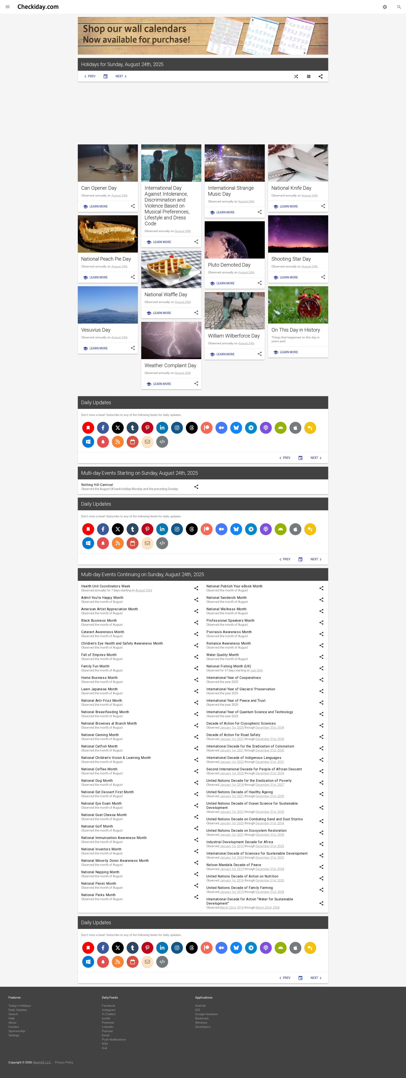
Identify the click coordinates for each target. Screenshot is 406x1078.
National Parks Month (98, 895)
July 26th (257, 670)
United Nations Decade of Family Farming (239, 888)
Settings (13, 1035)
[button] (8, 7)
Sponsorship (16, 1031)
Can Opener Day (99, 188)
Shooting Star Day (291, 259)
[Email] (147, 442)
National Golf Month (97, 826)
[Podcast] (266, 428)
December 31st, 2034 (270, 727)
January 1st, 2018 (232, 784)
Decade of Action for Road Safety (233, 735)
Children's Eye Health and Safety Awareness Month (122, 643)
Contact (13, 1026)
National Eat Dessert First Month (107, 792)
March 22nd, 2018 (232, 907)
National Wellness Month (226, 609)
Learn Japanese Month (99, 689)
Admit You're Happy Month (102, 598)
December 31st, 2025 (270, 846)
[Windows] (88, 442)
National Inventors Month (101, 849)
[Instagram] (177, 428)
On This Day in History (296, 330)
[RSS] (118, 442)
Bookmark (202, 1018)
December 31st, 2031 (270, 762)
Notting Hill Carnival (97, 485)
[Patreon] (207, 428)
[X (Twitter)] (118, 428)
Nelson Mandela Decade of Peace (233, 865)
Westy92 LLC (42, 1062)
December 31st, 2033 (270, 857)
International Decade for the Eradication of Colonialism (250, 746)
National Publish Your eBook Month (234, 586)
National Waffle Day (166, 295)
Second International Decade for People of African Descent (254, 769)
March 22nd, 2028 (268, 907)
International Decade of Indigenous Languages (243, 758)
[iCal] (133, 442)
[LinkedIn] (162, 428)
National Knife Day (291, 188)
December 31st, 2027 (270, 784)
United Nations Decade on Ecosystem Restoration (246, 831)
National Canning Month (100, 735)
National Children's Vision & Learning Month (116, 758)
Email (105, 1035)
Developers (202, 1026)
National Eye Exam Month (101, 803)
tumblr (106, 1018)
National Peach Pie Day (106, 259)
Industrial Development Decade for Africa (239, 842)
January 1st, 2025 (232, 727)
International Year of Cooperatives (233, 678)
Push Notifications (114, 1039)
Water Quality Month (222, 655)
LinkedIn (107, 1026)
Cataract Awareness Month (102, 632)
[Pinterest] (147, 428)
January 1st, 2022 (232, 762)
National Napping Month (100, 872)
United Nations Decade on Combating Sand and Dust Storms (254, 819)
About (12, 1022)
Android (200, 1005)
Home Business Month (99, 678)
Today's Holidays (19, 1005)
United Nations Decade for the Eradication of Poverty (249, 781)
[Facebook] (103, 428)
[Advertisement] (203, 113)
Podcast (107, 1031)
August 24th (119, 195)
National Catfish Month (99, 746)
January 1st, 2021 (232, 739)
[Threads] (192, 428)
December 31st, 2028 (270, 869)
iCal (104, 1048)
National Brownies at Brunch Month (109, 723)
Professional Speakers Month (230, 621)
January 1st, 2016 (232, 846)
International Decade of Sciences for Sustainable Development (256, 853)
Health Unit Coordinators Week (105, 586)
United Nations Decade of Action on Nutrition (242, 876)
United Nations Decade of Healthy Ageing (239, 792)
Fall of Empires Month (99, 655)
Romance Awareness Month (228, 643)
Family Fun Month (95, 666)
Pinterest (108, 1022)
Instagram (108, 1010)
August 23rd (144, 590)
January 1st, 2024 (232, 857)
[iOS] (295, 428)
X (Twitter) (109, 1014)
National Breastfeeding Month (105, 712)
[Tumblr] (133, 428)
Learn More (95, 206)
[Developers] (162, 442)
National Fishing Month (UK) (228, 666)
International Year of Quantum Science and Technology (249, 712)
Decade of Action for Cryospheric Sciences (241, 723)
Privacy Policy (64, 1062)
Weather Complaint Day (170, 365)
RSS (105, 1043)
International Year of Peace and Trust (236, 701)
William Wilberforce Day (234, 336)
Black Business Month (99, 621)
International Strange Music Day (231, 191)
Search (13, 1014)
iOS (197, 1010)
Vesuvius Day (95, 330)
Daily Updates (96, 402)
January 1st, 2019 (232, 869)
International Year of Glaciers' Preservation (240, 689)
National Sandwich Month (226, 598)
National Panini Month (98, 883)
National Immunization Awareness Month (114, 838)
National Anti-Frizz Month (101, 701)
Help (11, 1018)
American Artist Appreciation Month (109, 609)
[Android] (281, 428)
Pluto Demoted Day (229, 265)
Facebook (108, 1005)
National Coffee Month (99, 769)
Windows (201, 1022)
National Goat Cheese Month (104, 815)
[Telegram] (251, 428)
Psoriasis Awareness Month (229, 632)
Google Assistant (206, 1014)
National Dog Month (97, 781)
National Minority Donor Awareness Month (115, 861)
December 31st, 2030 (270, 739)
